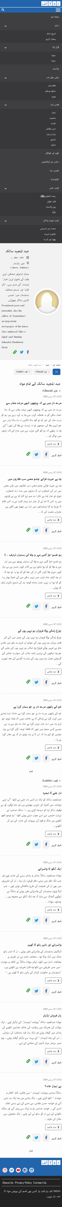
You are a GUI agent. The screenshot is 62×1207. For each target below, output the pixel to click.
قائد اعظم (51, 201)
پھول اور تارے (50, 239)
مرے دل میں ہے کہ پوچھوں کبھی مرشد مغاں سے (33, 403)
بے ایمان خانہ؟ (53, 1086)
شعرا (54, 112)
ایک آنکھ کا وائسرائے (49, 869)
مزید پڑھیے (51, 443)
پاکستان (56, 68)
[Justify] (58, 10)
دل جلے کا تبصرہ (52, 793)
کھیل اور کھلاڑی (52, 153)
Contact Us (39, 1182)
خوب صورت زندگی (51, 220)
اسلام (57, 25)
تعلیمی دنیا (54, 170)
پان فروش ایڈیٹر (52, 1015)
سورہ (54, 55)
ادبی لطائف (51, 128)
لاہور (22, 263)
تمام (56, 371)
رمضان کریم (51, 39)
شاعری (53, 139)
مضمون (52, 118)
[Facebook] (28, 353)
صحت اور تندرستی (48, 228)
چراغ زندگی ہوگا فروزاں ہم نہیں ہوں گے (39, 631)
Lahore (15, 267)
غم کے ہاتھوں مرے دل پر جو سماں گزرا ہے (37, 707)
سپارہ (53, 60)
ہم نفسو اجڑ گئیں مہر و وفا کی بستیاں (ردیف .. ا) (32, 555)
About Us (7, 1182)
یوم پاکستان (51, 207)
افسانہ (53, 123)
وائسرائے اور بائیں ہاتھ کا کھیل (44, 945)
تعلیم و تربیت (50, 234)
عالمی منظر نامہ (52, 77)
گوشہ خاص (54, 188)
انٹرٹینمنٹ (55, 179)
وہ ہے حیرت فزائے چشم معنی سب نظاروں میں (34, 479)
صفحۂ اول (55, 16)
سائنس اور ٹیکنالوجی (50, 161)
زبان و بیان (51, 134)
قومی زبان (54, 104)
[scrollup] (4, 1203)
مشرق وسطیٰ (50, 91)
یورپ (54, 96)
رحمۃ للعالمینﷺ (48, 196)
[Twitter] (22, 353)
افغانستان (52, 85)
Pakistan (24, 267)
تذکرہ (53, 145)
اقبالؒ (54, 212)
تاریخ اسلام (51, 33)
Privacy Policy (23, 1182)
